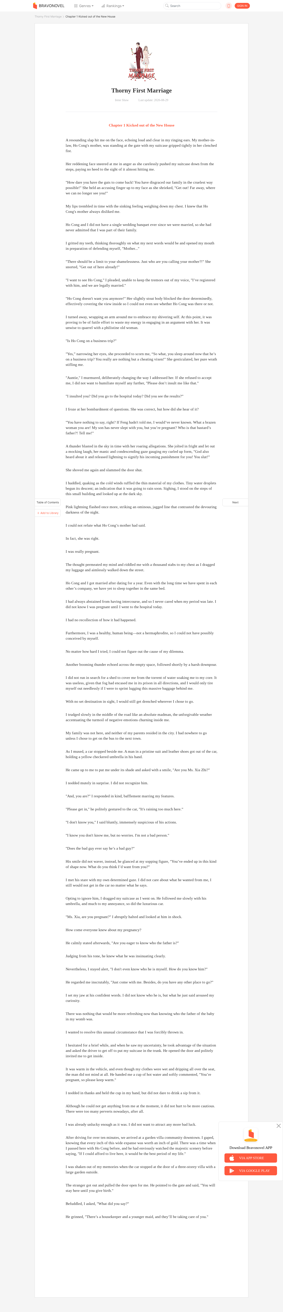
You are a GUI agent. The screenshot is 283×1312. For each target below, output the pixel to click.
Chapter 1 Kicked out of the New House (90, 16)
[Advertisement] (141, 1254)
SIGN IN (242, 5)
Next (235, 502)
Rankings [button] (113, 6)
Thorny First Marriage (48, 16)
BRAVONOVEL (51, 5)
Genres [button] (85, 6)
